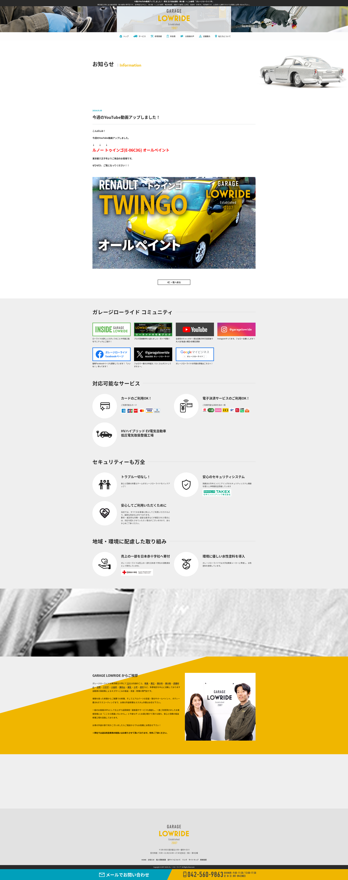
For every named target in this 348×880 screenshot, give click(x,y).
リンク (184, 860)
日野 (99, 687)
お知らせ (151, 860)
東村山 (122, 687)
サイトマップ (193, 860)
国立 (153, 683)
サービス (142, 36)
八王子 (106, 687)
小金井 (114, 687)
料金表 (172, 36)
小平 (136, 687)
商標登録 (203, 860)
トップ (126, 36)
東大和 (168, 683)
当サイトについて (174, 860)
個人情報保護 (161, 860)
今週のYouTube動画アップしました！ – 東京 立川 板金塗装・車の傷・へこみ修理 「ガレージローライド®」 (174, 1)
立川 (129, 683)
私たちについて (224, 36)
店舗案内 (206, 36)
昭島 (146, 683)
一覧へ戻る (176, 282)
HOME (144, 860)
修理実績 (158, 36)
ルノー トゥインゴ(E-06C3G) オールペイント (131, 150)
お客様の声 (189, 36)
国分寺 (160, 683)
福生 (129, 687)
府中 (142, 687)
